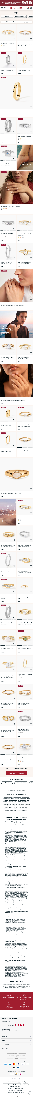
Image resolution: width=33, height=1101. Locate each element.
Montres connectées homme (9, 984)
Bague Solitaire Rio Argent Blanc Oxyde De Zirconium (8, 164)
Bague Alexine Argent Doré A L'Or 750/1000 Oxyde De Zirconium (25, 623)
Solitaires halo (13, 810)
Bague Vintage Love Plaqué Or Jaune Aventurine (24, 649)
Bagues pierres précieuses (24, 801)
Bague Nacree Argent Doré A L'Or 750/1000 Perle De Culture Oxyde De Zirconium (25, 358)
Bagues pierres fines (17, 803)
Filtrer (7, 22)
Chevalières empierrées (22, 810)
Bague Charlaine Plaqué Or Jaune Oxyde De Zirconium (13, 400)
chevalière (10, 919)
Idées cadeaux (12, 986)
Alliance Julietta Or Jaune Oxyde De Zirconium (25, 675)
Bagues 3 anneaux (15, 798)
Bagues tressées (8, 803)
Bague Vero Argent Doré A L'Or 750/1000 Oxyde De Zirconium (24, 572)
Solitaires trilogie (16, 808)
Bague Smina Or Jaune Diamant (25, 518)
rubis (21, 895)
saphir (13, 895)
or (24, 923)
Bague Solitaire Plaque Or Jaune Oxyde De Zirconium (12, 305)
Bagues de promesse (8, 797)
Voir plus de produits (16, 773)
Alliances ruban (21, 804)
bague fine (17, 849)
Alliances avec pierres (23, 807)
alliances (10, 922)
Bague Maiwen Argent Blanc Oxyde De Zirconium (7, 234)
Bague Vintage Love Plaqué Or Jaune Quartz (11, 493)
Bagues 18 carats (25, 797)
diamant (7, 929)
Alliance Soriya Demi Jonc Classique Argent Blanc (6, 263)
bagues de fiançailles (12, 927)
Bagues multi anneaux (12, 801)
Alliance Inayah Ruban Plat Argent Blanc (7, 623)
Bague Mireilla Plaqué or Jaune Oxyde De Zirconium (25, 45)
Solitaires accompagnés (18, 805)
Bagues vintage (23, 798)
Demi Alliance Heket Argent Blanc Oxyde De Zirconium (24, 730)
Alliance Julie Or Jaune (6, 425)
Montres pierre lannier (20, 986)
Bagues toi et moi (17, 797)
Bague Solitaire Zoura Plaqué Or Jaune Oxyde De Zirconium (8, 358)
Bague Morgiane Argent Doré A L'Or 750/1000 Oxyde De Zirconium (8, 731)
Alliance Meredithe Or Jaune (24, 70)
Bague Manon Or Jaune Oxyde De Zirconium (24, 234)
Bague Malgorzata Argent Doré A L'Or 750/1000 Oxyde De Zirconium (24, 263)
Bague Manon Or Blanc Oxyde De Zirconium (10, 206)
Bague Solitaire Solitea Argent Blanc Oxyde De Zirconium (24, 546)
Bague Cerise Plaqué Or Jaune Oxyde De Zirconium (7, 704)
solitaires (10, 931)
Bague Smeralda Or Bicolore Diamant (7, 597)
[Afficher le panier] (31, 8)
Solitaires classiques (7, 808)
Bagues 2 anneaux (13, 800)
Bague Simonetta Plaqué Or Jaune (24, 597)
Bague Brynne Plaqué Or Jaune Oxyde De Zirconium (24, 451)
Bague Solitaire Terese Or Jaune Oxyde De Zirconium (25, 758)
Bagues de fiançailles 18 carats (10, 804)
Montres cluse (16, 987)
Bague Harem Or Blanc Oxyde (24, 136)
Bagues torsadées (22, 800)
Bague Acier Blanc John (6, 138)
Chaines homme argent (21, 984)
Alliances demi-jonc (13, 807)
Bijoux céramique (23, 987)
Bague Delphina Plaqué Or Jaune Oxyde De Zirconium (24, 425)
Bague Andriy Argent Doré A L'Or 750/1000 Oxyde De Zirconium (8, 546)
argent (10, 873)
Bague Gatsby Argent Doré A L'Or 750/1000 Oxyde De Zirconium (8, 676)
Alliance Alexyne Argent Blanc (7, 70)
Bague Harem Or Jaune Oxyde (7, 43)
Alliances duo (25, 803)
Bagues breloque (6, 798)
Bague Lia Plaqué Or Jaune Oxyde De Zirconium (24, 704)
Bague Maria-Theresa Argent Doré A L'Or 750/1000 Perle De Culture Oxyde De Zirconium (7, 649)
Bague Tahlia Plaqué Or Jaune (7, 759)
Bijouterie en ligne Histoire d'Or (14, 790)
